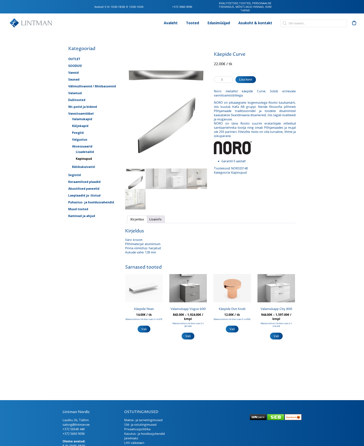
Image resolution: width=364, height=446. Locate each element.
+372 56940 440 (74, 429)
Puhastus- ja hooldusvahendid (91, 202)
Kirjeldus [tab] (137, 219)
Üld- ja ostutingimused (140, 424)
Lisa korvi (245, 79)
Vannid (73, 73)
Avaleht (171, 22)
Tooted (192, 22)
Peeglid (78, 133)
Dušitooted (76, 100)
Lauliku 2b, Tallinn (76, 420)
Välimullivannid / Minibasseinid (92, 86)
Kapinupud (84, 159)
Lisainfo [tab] (155, 219)
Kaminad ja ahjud (81, 216)
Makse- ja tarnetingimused (143, 420)
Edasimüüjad (218, 22)
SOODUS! (75, 66)
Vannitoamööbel (81, 113)
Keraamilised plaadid (84, 182)
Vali (144, 329)
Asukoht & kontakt (255, 22)
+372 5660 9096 (182, 7)
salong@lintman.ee (76, 424)
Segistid (74, 175)
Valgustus (79, 139)
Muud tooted (78, 209)
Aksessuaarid (82, 146)
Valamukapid (82, 119)
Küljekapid (80, 126)
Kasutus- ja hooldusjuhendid (144, 434)
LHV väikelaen (134, 443)
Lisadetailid (85, 152)
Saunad (73, 79)
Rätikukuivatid (83, 167)
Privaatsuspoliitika (137, 429)
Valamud (75, 93)
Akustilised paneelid (83, 189)
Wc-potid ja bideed (82, 107)
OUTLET (74, 59)
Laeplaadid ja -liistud (84, 195)
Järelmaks (131, 438)
